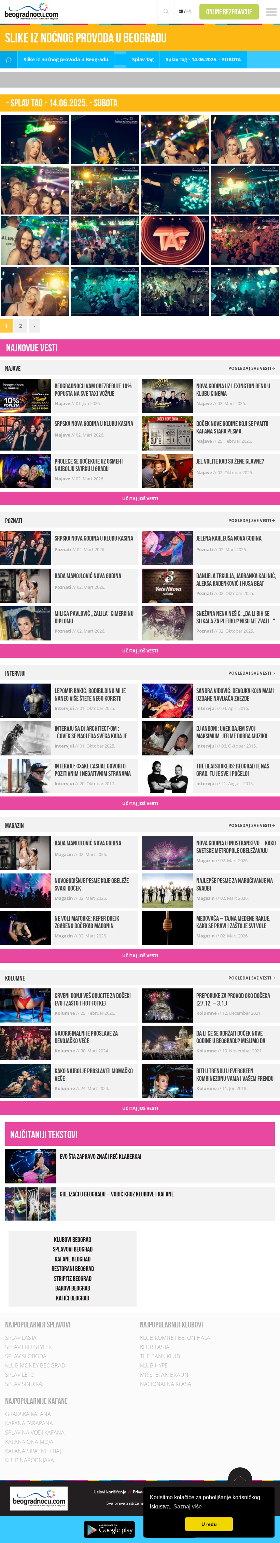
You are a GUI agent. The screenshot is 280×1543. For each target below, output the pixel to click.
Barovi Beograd (72, 1288)
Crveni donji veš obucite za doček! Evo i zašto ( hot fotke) (93, 999)
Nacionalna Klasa (165, 1384)
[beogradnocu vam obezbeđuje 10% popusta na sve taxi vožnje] (25, 395)
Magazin (64, 854)
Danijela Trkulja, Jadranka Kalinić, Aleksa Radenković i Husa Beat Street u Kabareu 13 (236, 583)
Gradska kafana (28, 1414)
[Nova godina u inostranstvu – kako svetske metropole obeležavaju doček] (167, 852)
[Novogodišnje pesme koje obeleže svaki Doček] (25, 890)
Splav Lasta (21, 1337)
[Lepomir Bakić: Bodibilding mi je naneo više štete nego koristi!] (25, 700)
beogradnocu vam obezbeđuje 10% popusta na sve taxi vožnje (93, 389)
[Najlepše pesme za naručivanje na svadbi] (167, 890)
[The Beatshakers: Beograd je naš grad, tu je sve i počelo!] (167, 775)
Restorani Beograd (73, 1268)
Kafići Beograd (72, 1298)
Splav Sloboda (25, 1356)
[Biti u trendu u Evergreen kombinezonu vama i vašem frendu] (167, 1080)
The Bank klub (160, 1356)
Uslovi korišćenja (110, 1492)
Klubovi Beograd (72, 1239)
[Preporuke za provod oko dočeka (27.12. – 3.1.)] (167, 1005)
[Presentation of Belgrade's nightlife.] (32, 11)
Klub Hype (154, 1365)
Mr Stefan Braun (164, 1374)
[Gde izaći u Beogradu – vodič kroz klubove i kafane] (30, 1203)
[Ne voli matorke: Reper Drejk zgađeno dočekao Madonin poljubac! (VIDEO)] (25, 927)
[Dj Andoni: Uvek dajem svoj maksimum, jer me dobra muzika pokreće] (167, 738)
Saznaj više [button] (187, 1506)
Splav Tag (143, 59)
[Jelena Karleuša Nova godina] (167, 547)
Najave (63, 403)
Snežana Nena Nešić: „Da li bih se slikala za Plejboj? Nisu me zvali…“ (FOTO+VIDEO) (235, 621)
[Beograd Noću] (39, 1498)
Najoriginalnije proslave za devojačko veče (86, 1037)
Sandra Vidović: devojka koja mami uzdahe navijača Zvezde (235, 694)
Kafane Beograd (72, 1259)
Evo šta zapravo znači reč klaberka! (100, 1156)
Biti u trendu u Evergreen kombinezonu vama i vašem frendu (235, 1074)
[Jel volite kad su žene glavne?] (167, 470)
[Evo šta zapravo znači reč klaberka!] (30, 1165)
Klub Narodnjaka (29, 1460)
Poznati (63, 549)
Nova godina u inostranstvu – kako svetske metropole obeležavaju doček (236, 850)
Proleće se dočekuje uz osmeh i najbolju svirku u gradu (89, 464)
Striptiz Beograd (73, 1278)
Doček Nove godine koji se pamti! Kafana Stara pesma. (232, 427)
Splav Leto (19, 1374)
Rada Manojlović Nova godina (88, 576)
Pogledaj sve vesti (250, 368)
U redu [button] (209, 1524)
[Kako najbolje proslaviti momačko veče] (25, 1080)
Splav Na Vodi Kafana (35, 1432)
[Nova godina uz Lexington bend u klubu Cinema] (167, 395)
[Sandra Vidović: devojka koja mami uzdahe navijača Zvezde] (167, 700)
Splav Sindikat (24, 1384)
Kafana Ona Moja (29, 1441)
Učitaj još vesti (140, 498)
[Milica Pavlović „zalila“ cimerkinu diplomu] (25, 623)
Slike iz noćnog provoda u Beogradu (66, 59)
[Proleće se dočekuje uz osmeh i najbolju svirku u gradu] (25, 470)
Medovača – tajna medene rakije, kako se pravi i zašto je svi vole (233, 922)
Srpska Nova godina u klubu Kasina (94, 423)
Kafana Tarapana (29, 1423)
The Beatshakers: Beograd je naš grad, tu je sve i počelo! (232, 769)
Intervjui (65, 708)
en (188, 11)
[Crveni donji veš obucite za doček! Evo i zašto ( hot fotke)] (25, 1005)
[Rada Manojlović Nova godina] (25, 585)
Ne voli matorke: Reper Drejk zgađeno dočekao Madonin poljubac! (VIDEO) (87, 926)
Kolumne (65, 1013)
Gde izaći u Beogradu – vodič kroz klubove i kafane (117, 1194)
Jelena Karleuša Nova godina (229, 538)
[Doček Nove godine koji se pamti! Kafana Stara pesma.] (167, 433)
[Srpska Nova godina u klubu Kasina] (25, 433)
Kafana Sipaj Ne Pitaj (33, 1451)
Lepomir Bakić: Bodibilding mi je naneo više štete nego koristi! (90, 694)
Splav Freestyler (28, 1347)
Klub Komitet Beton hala (175, 1337)
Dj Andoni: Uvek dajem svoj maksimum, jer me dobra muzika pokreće (231, 736)
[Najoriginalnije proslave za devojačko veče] (25, 1042)
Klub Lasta (154, 1347)
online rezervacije (229, 12)
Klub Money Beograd (35, 1365)
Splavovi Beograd (73, 1249)
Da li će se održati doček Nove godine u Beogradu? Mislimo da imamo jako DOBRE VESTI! (230, 1040)
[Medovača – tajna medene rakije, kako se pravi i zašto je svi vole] (167, 927)
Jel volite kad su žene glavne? (230, 461)
